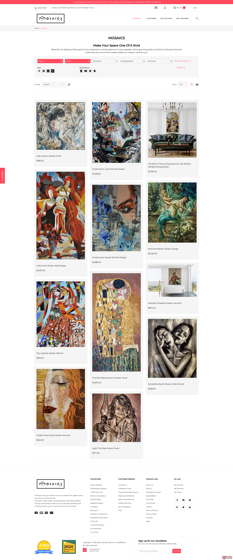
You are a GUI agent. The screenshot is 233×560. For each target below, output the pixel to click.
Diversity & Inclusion (153, 492)
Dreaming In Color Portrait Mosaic (108, 169)
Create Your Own (96, 492)
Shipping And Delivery (126, 496)
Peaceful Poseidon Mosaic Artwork (164, 303)
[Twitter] (183, 507)
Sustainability (151, 496)
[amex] (46, 513)
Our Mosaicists (95, 528)
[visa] (36, 513)
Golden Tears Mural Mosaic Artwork (53, 435)
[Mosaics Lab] (53, 18)
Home (37, 28)
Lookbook (94, 507)
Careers (149, 507)
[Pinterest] (190, 500)
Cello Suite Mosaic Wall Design (51, 266)
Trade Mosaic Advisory (98, 488)
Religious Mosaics (96, 503)
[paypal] (51, 513)
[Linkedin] (190, 507)
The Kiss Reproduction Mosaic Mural (109, 378)
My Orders (178, 492)
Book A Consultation (98, 496)
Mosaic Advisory (96, 485)
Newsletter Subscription (99, 518)
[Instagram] (183, 500)
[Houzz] (177, 507)
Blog (148, 521)
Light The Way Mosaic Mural (105, 448)
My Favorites (178, 488)
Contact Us (122, 485)
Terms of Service (152, 510)
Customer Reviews (97, 525)
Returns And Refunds (126, 499)
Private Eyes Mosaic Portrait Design (109, 257)
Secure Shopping (124, 507)
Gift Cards (94, 521)
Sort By (37, 84)
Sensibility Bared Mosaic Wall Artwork (166, 384)
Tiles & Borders (95, 499)
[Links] (165, 7)
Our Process (150, 503)
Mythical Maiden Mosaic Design (163, 249)
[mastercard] (41, 513)
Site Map (149, 518)
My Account (178, 485)
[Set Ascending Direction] (68, 83)
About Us (149, 485)
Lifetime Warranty (124, 503)
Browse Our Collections (99, 514)
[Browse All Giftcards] (156, 7)
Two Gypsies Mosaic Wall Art (49, 353)
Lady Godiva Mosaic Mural (48, 156)
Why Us (149, 488)
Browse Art (94, 510)
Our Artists (94, 532)
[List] (197, 84)
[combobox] (53, 84)
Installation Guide (124, 488)
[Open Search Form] (195, 18)
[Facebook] (177, 500)
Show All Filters (183, 61)
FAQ (120, 510)
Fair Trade (149, 499)
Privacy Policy (151, 514)
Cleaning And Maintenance (128, 492)
